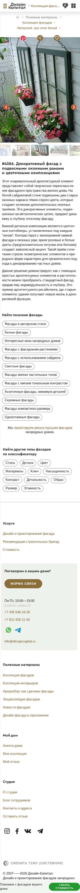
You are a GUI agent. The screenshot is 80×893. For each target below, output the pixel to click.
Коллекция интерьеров (20, 683)
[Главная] (17, 17)
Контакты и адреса (17, 808)
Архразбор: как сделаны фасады (28, 691)
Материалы (14, 471)
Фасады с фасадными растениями (31, 349)
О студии (10, 792)
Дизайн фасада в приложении (25, 715)
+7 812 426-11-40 (17, 619)
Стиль (10, 463)
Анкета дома (12, 745)
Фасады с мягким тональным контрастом (36, 383)
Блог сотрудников (16, 800)
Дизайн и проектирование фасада (28, 533)
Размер (11, 488)
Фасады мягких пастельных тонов (31, 375)
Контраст (13, 479)
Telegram (40, 831)
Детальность (36, 479)
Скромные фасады (19, 400)
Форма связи (23, 583)
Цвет (44, 463)
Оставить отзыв (15, 816)
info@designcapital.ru (20, 641)
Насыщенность (57, 471)
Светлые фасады (18, 366)
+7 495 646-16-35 (17, 612)
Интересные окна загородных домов (32, 341)
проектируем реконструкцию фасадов (43, 428)
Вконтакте (28, 831)
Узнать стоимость (64, 886)
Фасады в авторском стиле (25, 324)
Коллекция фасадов (47, 6)
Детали (27, 463)
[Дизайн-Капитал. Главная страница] (17, 6)
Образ (58, 479)
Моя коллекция (14, 753)
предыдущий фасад (6, 107)
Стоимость (11, 549)
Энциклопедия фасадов (21, 699)
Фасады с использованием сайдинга (32, 358)
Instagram (7, 831)
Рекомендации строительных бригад (31, 541)
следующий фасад (74, 107)
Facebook (17, 831)
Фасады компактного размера (27, 408)
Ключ (34, 471)
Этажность (32, 488)
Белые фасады (16, 332)
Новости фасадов (16, 707)
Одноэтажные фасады (22, 417)
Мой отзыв (11, 761)
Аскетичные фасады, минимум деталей (35, 391)
